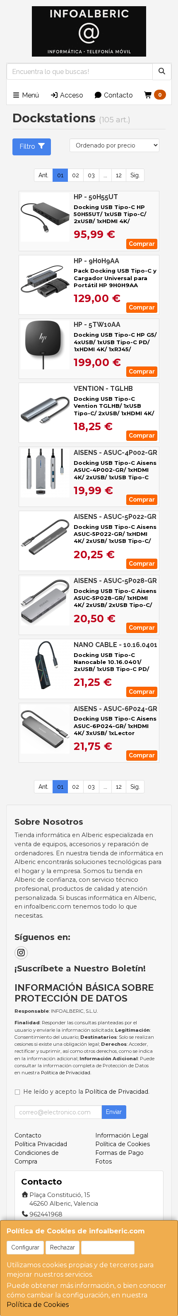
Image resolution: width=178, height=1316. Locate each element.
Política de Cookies (38, 1305)
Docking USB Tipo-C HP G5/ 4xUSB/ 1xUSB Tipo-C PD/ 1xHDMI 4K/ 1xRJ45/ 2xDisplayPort (115, 345)
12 (119, 175)
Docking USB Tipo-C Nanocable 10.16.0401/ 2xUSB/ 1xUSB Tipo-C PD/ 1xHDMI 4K (111, 666)
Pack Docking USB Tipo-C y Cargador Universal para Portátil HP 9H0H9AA (115, 277)
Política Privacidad (40, 1144)
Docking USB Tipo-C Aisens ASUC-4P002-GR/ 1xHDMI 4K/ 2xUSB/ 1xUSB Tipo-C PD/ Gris (115, 473)
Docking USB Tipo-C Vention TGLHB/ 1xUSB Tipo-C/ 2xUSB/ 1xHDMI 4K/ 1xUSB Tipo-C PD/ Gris (114, 409)
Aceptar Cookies (108, 1247)
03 (91, 175)
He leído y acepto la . (86, 1091)
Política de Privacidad (65, 1073)
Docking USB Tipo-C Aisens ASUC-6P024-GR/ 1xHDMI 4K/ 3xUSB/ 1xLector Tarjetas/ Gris (115, 729)
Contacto (117, 95)
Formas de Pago (119, 1153)
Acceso (70, 95)
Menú (29, 95)
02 (75, 175)
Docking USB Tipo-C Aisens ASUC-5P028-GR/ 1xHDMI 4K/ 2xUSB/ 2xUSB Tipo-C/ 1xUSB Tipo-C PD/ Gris (115, 602)
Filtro (27, 146)
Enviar (114, 1112)
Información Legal (121, 1135)
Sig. (135, 175)
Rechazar (62, 1247)
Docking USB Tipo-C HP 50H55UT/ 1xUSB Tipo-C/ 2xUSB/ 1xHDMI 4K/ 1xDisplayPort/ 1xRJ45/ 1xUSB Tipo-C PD (110, 221)
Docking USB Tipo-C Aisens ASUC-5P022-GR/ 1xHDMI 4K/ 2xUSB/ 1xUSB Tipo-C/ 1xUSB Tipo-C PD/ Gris (115, 538)
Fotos (103, 1161)
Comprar (142, 243)
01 (60, 175)
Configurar (25, 1247)
